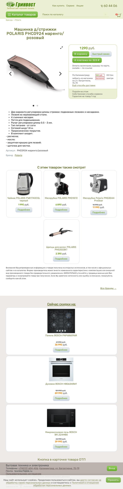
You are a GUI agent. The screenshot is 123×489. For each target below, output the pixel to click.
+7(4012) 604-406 (28, 468)
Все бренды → (108, 288)
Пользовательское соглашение (23, 473)
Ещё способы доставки (83, 85)
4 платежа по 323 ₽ (87, 60)
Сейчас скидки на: (61, 304)
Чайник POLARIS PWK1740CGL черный (23, 199)
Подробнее (24, 209)
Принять (113, 480)
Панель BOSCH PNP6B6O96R (61, 335)
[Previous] (10, 73)
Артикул (11, 150)
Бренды (9, 20)
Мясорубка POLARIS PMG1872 (61, 198)
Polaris (18, 20)
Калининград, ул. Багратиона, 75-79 (59, 468)
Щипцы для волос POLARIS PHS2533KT (61, 248)
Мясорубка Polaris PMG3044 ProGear (98, 199)
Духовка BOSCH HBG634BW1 (61, 384)
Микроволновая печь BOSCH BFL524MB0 (61, 433)
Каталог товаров (24, 14)
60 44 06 (110, 6)
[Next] (60, 73)
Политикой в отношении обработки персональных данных (66, 484)
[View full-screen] (61, 47)
